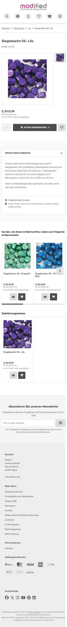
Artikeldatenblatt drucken (19, 200)
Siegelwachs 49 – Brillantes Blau (49, 274)
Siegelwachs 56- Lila (13, 352)
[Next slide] (60, 271)
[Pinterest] (29, 598)
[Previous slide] (7, 271)
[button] (60, 57)
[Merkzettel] (39, 16)
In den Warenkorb (35, 127)
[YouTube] (23, 598)
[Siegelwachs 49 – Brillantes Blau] (49, 256)
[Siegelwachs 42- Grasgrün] (17, 256)
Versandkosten (23, 117)
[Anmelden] (28, 16)
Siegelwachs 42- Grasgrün (16, 273)
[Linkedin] (34, 598)
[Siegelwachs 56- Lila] (17, 334)
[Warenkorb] (49, 16)
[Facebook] (7, 598)
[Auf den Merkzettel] (61, 127)
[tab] (12, 306)
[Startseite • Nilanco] (33, 9)
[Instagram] (17, 598)
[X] (12, 598)
